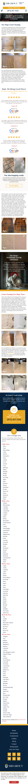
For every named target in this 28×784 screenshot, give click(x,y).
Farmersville (6, 456)
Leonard (5, 463)
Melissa (5, 469)
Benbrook (5, 642)
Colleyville (5, 648)
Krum (4, 587)
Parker (4, 479)
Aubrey (5, 567)
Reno (4, 693)
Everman (5, 658)
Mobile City (6, 624)
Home (14, 730)
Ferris (4, 524)
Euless (4, 656)
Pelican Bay (6, 691)
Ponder (4, 599)
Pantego (5, 689)
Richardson (5, 487)
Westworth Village (7, 714)
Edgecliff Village (7, 654)
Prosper (5, 485)
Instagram (9, 754)
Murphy (5, 473)
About (14, 741)
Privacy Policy (17, 774)
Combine (5, 512)
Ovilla (4, 546)
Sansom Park (6, 703)
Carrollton (5, 507)
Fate (4, 616)
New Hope (5, 477)
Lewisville (5, 542)
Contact (14, 744)
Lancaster (5, 540)
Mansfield (5, 683)
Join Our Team (14, 749)
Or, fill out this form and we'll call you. (14, 421)
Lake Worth (6, 679)
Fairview (5, 454)
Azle (4, 638)
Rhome (4, 603)
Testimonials (14, 747)
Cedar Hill (5, 509)
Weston (4, 497)
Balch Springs (6, 450)
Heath (4, 620)
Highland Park (6, 534)
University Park (6, 557)
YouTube (9, 758)
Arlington (5, 636)
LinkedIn (14, 758)
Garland (5, 460)
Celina (4, 452)
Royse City (5, 491)
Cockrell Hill (6, 511)
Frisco (4, 458)
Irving (4, 538)
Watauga (5, 709)
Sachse (4, 493)
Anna (4, 448)
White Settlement (7, 716)
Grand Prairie (6, 530)
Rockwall (5, 626)
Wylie (4, 499)
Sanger (4, 607)
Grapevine (5, 532)
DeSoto (5, 518)
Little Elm (5, 593)
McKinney (5, 467)
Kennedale (5, 677)
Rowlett (5, 489)
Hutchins (5, 536)
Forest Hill (5, 662)
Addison (5, 503)
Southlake (5, 608)
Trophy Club (6, 707)
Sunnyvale (5, 495)
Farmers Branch (7, 522)
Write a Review (2, 10)
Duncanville (6, 520)
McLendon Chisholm (8, 622)
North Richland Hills (8, 687)
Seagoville (5, 554)
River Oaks (5, 697)
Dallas (4, 516)
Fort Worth (5, 579)
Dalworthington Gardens (9, 652)
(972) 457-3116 (12, 11)
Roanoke (5, 605)
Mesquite (5, 471)
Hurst (4, 673)
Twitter (18, 754)
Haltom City (6, 669)
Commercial (14, 736)
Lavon (4, 461)
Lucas (4, 465)
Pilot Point (5, 595)
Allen (4, 446)
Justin (4, 585)
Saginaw (5, 701)
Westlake (5, 710)
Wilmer (4, 559)
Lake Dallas (6, 589)
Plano (4, 481)
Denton (4, 575)
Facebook (14, 754)
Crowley (5, 650)
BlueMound (6, 644)
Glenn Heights (6, 528)
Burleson (5, 646)
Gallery (14, 738)
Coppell (5, 514)
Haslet (4, 583)
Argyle (4, 565)
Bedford (5, 640)
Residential (14, 733)
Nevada (5, 475)
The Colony (6, 610)
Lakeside (5, 681)
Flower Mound (6, 577)
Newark (5, 685)
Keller (4, 675)
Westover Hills (6, 712)
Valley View (6, 612)
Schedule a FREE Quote (14, 8)
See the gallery (14, 185)
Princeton (5, 483)
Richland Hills (6, 695)
